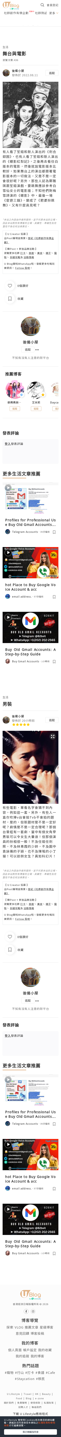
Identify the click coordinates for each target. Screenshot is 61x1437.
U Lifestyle (15, 1394)
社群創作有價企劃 (16, 13)
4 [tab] (38, 25)
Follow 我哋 (22, 268)
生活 (5, 47)
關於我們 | (10, 1402)
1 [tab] (23, 25)
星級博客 (46, 1327)
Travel (29, 1394)
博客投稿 (37, 1333)
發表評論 (14, 443)
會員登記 (52, 5)
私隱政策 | (50, 1402)
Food (21, 1398)
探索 (10, 1327)
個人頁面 (15, 1349)
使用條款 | (37, 1402)
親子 (48, 253)
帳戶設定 (30, 1349)
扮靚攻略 (15, 257)
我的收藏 (45, 1349)
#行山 (19, 1372)
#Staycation (25, 1378)
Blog (30, 1398)
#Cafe (50, 1372)
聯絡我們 (37, 1407)
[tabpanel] (30, 21)
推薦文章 (31, 1327)
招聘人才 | (25, 1407)
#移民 (40, 1378)
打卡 (23, 253)
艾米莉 (36, 402)
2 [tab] (28, 25)
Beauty (48, 1394)
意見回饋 (22, 1333)
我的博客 (37, 1356)
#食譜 (39, 1372)
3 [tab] (33, 25)
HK (38, 1394)
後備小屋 (18, 70)
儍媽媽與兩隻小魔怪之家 (14, 402)
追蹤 (52, 73)
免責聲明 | (24, 1402)
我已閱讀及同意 (31, 1431)
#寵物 (9, 1372)
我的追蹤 (22, 1356)
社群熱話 (41, 13)
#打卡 (29, 1372)
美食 (39, 253)
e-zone (40, 1398)
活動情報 (29, 257)
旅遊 (31, 253)
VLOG (19, 1327)
